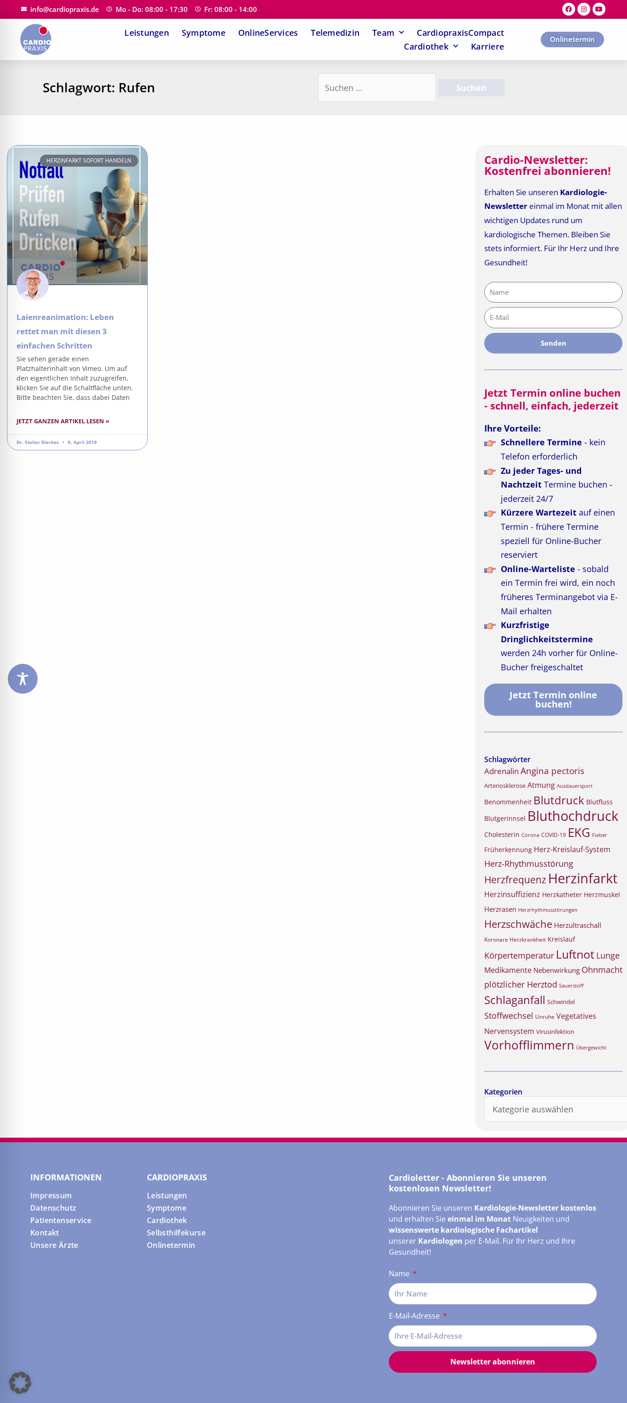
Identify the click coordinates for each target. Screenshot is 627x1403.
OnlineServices (268, 32)
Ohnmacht (602, 969)
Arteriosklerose (505, 785)
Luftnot (575, 954)
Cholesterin (502, 834)
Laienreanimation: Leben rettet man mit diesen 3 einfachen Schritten (65, 331)
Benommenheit (508, 801)
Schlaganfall (514, 999)
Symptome (203, 32)
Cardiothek (426, 46)
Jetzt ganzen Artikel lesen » (63, 421)
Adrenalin (501, 771)
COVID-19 (553, 835)
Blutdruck (558, 800)
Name (400, 1273)
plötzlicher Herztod (520, 984)
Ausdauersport (575, 786)
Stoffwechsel (508, 1015)
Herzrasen (500, 909)
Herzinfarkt (582, 878)
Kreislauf (561, 939)
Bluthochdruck (572, 816)
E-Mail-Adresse (415, 1316)
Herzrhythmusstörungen (547, 910)
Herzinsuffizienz (512, 894)
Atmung (541, 785)
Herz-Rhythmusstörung (528, 863)
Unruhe (544, 1017)
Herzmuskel (602, 895)
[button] (20, 1383)
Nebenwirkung (556, 970)
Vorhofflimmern (529, 1045)
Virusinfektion (555, 1031)
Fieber (599, 834)
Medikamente (508, 970)
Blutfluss (599, 801)
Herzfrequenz (515, 879)
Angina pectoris (552, 770)
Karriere (487, 46)
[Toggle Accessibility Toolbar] (23, 679)
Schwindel (561, 1002)
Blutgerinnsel (505, 818)
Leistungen (146, 32)
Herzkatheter (562, 894)
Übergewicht (591, 1047)
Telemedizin (335, 32)
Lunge (608, 955)
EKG (579, 833)
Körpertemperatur (519, 955)
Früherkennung (508, 850)
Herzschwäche (518, 924)
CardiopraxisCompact (460, 32)
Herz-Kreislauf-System (572, 849)
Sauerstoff (571, 985)
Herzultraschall (577, 925)
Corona (530, 834)
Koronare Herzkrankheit (515, 939)
